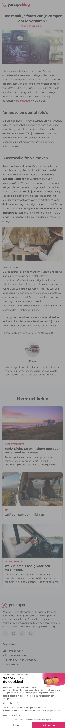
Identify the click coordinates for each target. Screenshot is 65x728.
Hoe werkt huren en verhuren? (19, 659)
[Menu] (60, 5)
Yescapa (25, 100)
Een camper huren (12, 650)
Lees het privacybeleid (12, 715)
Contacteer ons (11, 664)
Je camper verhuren (31, 26)
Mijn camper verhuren (14, 655)
